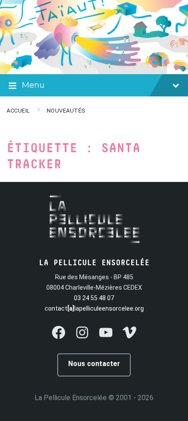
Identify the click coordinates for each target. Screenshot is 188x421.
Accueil (18, 110)
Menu (33, 85)
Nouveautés (66, 110)
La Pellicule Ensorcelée (71, 398)
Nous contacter (94, 363)
